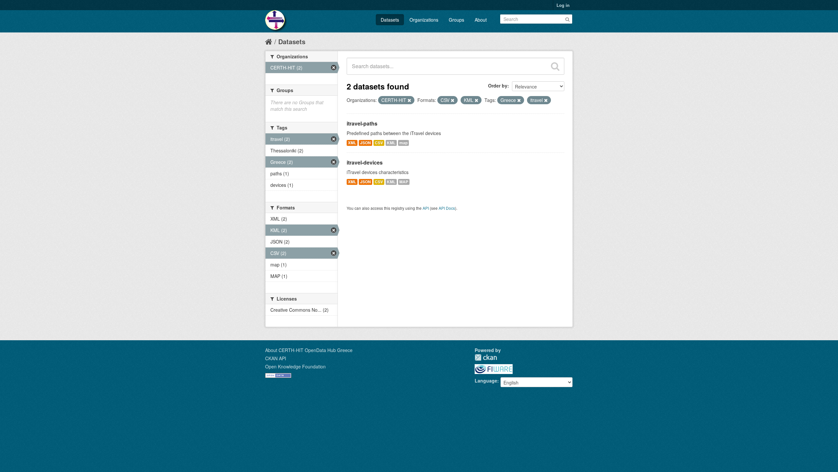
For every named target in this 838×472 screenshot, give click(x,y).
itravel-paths (362, 123)
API (426, 208)
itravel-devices (365, 162)
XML (352, 143)
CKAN (486, 357)
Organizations (424, 19)
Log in (563, 5)
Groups (456, 19)
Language (486, 380)
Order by (497, 85)
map (403, 143)
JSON (365, 143)
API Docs (447, 208)
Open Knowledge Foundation (295, 366)
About (481, 19)
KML (391, 143)
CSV (379, 143)
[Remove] (409, 100)
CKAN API (275, 358)
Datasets (390, 19)
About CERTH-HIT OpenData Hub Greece (309, 350)
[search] (555, 66)
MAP (403, 182)
